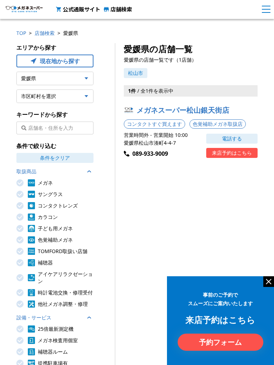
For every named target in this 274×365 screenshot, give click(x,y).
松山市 (135, 73)
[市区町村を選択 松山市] (54, 96)
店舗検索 (121, 9)
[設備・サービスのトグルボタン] (89, 317)
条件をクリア (55, 157)
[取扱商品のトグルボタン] (89, 171)
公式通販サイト (81, 9)
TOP (21, 33)
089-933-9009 (150, 154)
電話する (232, 138)
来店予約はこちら (232, 152)
